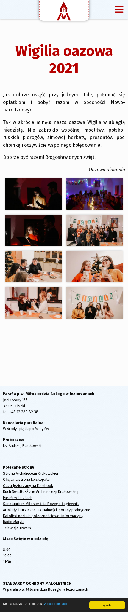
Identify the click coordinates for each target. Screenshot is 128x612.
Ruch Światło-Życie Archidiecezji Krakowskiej (40, 491)
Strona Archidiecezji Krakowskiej (30, 473)
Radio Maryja (13, 522)
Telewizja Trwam (17, 528)
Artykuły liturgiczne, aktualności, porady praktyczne (46, 510)
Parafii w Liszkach (17, 498)
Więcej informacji (55, 603)
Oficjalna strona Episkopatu (26, 479)
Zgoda (107, 605)
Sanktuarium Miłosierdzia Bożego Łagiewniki (41, 503)
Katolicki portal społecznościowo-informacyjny (43, 516)
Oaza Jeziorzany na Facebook (28, 485)
